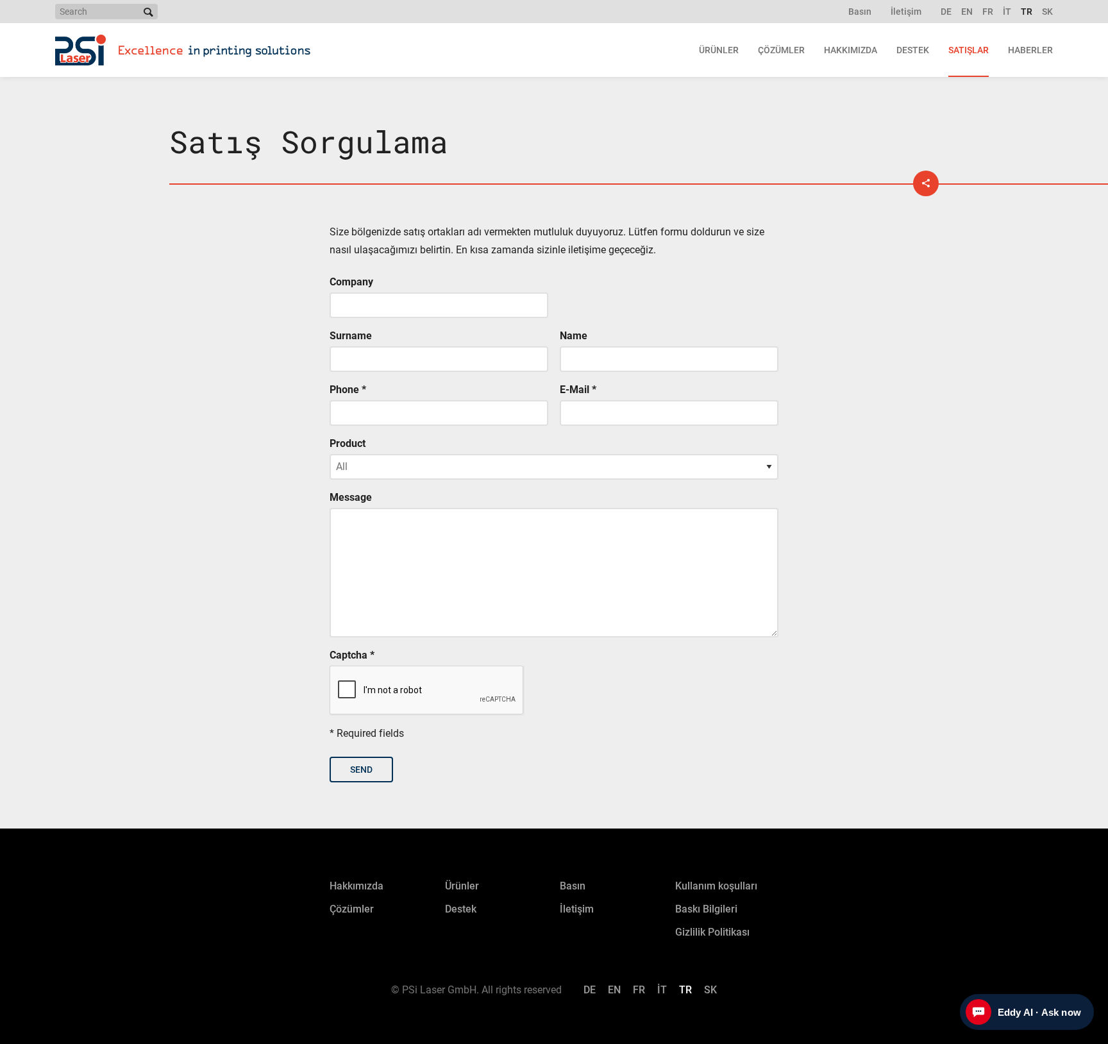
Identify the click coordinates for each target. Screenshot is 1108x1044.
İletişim (906, 11)
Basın (859, 11)
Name (573, 336)
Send (361, 769)
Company (351, 282)
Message (351, 497)
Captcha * (352, 655)
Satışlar (968, 50)
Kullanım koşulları (716, 886)
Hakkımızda (850, 50)
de (946, 11)
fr (987, 11)
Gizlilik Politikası (712, 932)
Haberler (1030, 50)
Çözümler (781, 50)
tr (1026, 11)
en (967, 11)
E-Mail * (578, 389)
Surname (351, 336)
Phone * (348, 389)
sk (1047, 11)
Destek (912, 50)
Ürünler (719, 50)
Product (347, 443)
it (1007, 11)
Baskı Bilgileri (706, 909)
